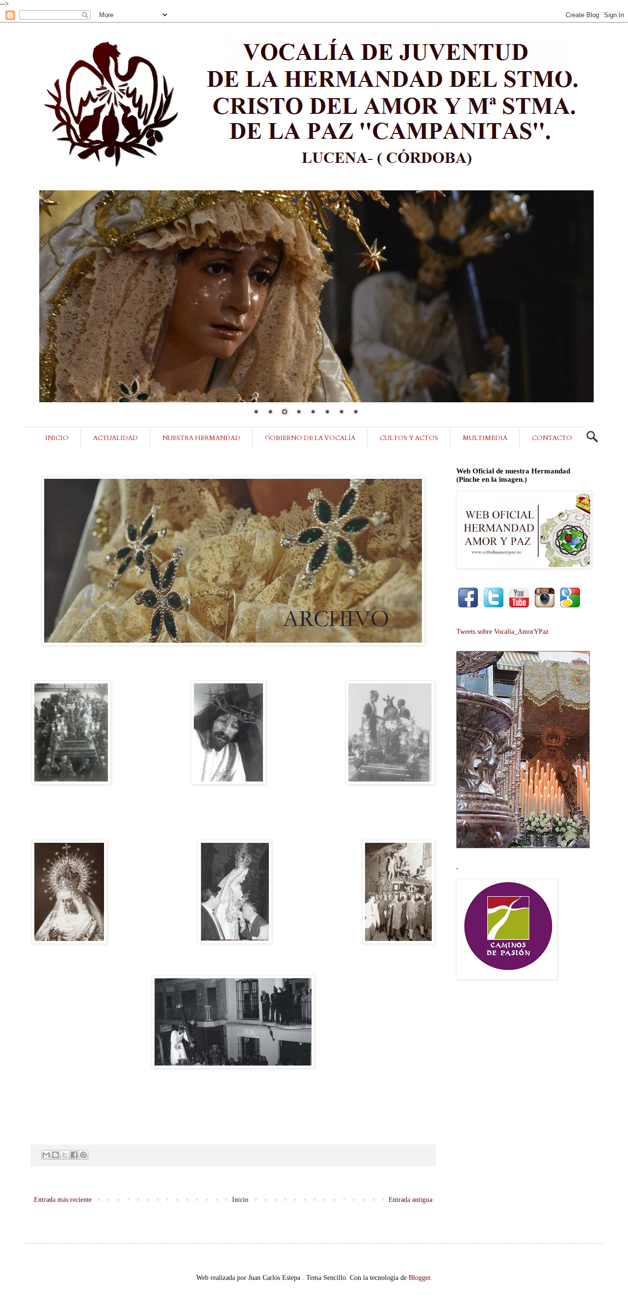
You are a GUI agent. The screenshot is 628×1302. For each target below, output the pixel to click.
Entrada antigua (410, 1199)
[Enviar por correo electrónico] (46, 1155)
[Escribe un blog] (55, 1155)
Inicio (240, 1199)
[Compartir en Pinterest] (83, 1155)
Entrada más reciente (63, 1199)
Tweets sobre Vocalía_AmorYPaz (502, 631)
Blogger (419, 1277)
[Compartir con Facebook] (74, 1155)
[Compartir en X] (65, 1155)
